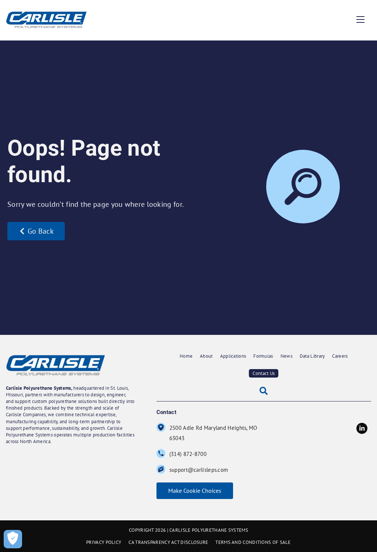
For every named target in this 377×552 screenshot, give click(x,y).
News (286, 356)
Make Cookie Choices (194, 490)
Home (186, 356)
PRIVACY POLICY (103, 542)
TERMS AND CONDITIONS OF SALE (252, 542)
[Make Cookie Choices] (13, 539)
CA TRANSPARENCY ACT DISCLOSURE (168, 542)
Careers (340, 356)
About (206, 356)
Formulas (263, 356)
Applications (233, 356)
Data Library (312, 356)
